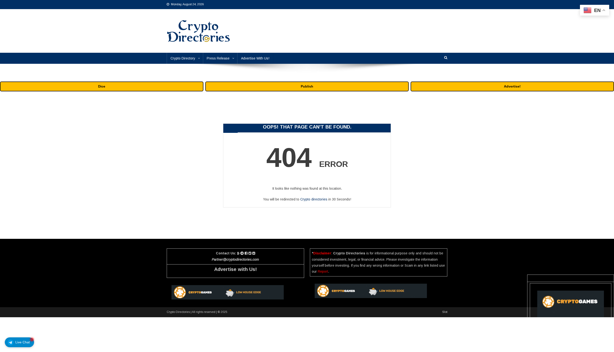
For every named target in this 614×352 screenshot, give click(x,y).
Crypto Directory (183, 58)
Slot (444, 312)
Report (323, 271)
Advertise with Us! (235, 269)
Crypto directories (313, 199)
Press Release (218, 58)
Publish (307, 86)
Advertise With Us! (255, 58)
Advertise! (512, 86)
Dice (101, 86)
